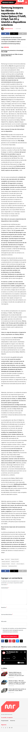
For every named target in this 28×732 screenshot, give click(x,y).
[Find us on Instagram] (10, 641)
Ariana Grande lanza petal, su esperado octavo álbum (17, 689)
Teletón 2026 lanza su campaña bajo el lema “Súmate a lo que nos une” (16, 674)
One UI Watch (20, 563)
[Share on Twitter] (14, 33)
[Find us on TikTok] (5, 727)
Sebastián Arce (9, 28)
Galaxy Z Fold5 (6, 563)
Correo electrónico (7, 614)
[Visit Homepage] (8, 2)
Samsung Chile (13, 566)
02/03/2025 (18, 28)
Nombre (4, 607)
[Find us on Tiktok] (6, 641)
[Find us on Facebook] (2, 641)
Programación (4, 720)
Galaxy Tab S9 (14, 559)
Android (7, 559)
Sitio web (3, 621)
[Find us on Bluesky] (17, 641)
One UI (13, 563)
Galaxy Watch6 (6, 561)
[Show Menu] (26, 2)
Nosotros (12, 720)
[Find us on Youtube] (13, 641)
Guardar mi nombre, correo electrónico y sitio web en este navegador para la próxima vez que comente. (14, 630)
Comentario (5, 588)
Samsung (4, 566)
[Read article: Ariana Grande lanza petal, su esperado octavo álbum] (4, 690)
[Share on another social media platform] (23, 33)
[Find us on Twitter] (21, 641)
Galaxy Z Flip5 (15, 561)
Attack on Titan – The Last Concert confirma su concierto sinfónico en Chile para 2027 (17, 682)
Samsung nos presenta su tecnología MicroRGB (12, 51)
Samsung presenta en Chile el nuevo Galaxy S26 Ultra (12, 55)
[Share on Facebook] (5, 33)
